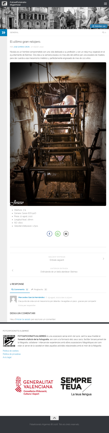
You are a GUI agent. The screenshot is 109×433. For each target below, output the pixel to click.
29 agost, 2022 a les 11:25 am (60, 297)
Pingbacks (40, 289)
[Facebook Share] (49, 233)
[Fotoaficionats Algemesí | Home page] (5, 3)
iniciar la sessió (23, 319)
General (14, 32)
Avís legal (7, 357)
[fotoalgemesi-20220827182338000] (58, 134)
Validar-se (99, 26)
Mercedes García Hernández (31, 297)
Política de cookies (11, 351)
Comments (21, 289)
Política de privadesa (12, 354)
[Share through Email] (66, 233)
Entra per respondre (26, 305)
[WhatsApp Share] (57, 233)
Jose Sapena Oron (21, 47)
